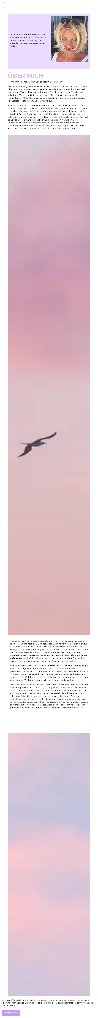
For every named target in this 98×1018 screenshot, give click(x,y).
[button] (69, 39)
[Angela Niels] (5, 5)
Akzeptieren (11, 1012)
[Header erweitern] (94, 5)
